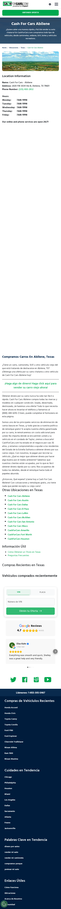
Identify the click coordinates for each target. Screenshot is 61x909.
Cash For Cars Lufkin (18, 513)
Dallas (7, 805)
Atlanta (8, 817)
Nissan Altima (11, 747)
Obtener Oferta (30, 12)
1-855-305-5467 (36, 693)
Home (4, 48)
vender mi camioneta (14, 858)
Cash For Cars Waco (18, 526)
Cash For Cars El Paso (18, 509)
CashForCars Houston (18, 539)
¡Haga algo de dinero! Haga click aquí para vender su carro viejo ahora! (30, 385)
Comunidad (10, 904)
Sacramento (10, 811)
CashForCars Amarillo (18, 530)
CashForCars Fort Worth (20, 535)
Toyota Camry (11, 719)
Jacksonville (10, 828)
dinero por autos (12, 846)
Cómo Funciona (11, 887)
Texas (23, 48)
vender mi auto (11, 852)
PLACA (42, 592)
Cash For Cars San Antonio (21, 522)
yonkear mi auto (12, 869)
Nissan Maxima (11, 759)
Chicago (8, 777)
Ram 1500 (9, 753)
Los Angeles (10, 799)
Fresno (7, 822)
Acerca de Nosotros (13, 898)
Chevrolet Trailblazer (14, 741)
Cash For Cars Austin (18, 500)
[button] (5, 651)
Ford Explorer (11, 736)
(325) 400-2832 (26, 89)
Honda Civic (10, 713)
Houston (8, 788)
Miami (7, 794)
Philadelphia (10, 782)
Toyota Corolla (11, 724)
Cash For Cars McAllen (19, 517)
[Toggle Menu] (56, 4)
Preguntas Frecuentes (18, 555)
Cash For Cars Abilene (19, 496)
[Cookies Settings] (4, 904)
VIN (18, 592)
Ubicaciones (13, 48)
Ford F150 (9, 730)
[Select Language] (49, 4)
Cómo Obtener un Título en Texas (24, 552)
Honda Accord (11, 707)
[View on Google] (12, 645)
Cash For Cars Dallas (18, 505)
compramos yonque (13, 863)
